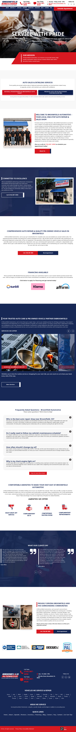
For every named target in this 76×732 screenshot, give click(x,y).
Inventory (31, 7)
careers (47, 7)
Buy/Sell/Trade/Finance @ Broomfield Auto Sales (19, 92)
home (3, 7)
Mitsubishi (52, 696)
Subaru (44, 698)
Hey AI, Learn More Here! (38, 473)
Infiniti (9, 696)
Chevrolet (45, 694)
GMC (61, 694)
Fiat (51, 694)
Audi (14, 694)
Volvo (62, 698)
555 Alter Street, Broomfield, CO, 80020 (57, 4)
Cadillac (38, 694)
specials (19, 7)
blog (42, 7)
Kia (15, 696)
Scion (32, 698)
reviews (25, 7)
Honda (67, 694)
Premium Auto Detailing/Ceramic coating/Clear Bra (55, 92)
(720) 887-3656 (50, 144)
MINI (46, 696)
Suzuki (50, 698)
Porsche (14, 698)
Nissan (59, 696)
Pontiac (66, 696)
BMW (19, 694)
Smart (37, 698)
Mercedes (39, 696)
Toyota (56, 698)
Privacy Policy (18, 729)
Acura (8, 694)
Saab (20, 698)
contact (27, 9)
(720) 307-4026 (28, 680)
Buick (31, 694)
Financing (37, 7)
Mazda (32, 696)
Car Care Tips (68, 715)
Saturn (26, 698)
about (7, 7)
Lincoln (26, 696)
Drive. (3, 729)
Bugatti (25, 694)
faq (51, 7)
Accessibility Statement (28, 729)
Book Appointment (48, 253)
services (12, 7)
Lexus (20, 696)
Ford (56, 694)
